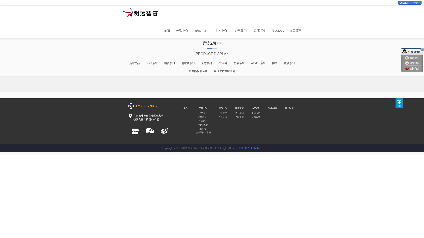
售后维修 (239, 113)
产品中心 (203, 107)
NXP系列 (152, 63)
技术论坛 (278, 30)
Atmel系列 (258, 63)
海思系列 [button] (296, 30)
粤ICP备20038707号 (250, 148)
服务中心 (239, 107)
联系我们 (260, 30)
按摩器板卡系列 (198, 71)
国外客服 (414, 63)
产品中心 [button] (182, 30)
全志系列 (206, 63)
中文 (416, 2)
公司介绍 (256, 113)
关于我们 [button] (240, 30)
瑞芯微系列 (188, 63)
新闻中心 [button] (201, 30)
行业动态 (223, 113)
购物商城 (414, 68)
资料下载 (239, 117)
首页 (167, 30)
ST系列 (222, 63)
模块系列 (289, 63)
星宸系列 (239, 63)
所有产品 (134, 63)
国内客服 (414, 58)
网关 (274, 63)
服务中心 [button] (221, 30)
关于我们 (256, 107)
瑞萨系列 (169, 63)
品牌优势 (256, 117)
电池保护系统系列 (224, 71)
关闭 (422, 49)
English (404, 2)
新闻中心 (223, 107)
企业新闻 (223, 117)
